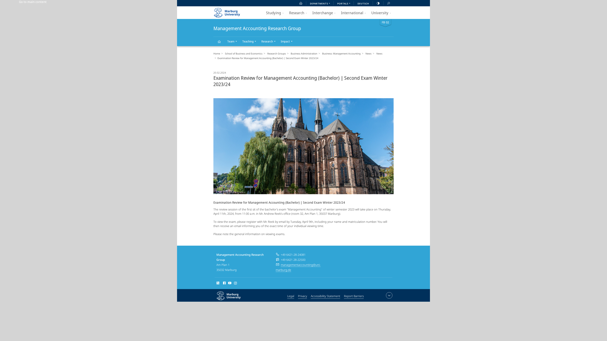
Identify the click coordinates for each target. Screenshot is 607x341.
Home (216, 53)
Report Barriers (354, 296)
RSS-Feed (218, 283)
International (352, 12)
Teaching (248, 41)
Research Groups (276, 53)
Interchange (322, 12)
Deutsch (363, 3)
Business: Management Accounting (341, 53)
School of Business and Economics (243, 53)
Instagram (236, 283)
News (368, 53)
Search (388, 3)
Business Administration (304, 53)
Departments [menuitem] (319, 3)
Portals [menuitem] (342, 3)
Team (230, 41)
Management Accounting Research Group (219, 41)
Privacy (302, 296)
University (379, 12)
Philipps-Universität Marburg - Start (233, 11)
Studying (273, 12)
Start (301, 3)
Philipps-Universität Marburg (235, 301)
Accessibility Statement (325, 296)
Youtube (229, 283)
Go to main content (33, 2)
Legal (290, 296)
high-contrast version (378, 3)
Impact (285, 41)
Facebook (224, 283)
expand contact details (389, 295)
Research (296, 12)
